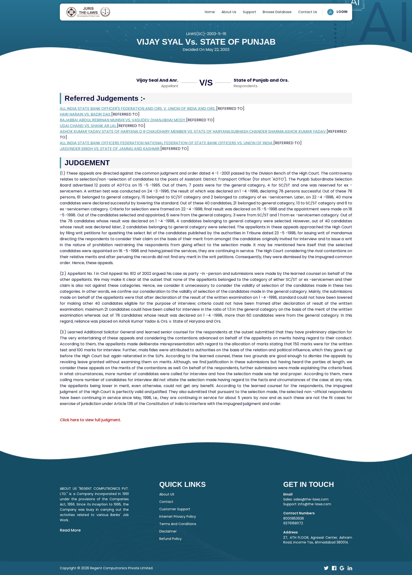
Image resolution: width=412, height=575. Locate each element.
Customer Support (174, 509)
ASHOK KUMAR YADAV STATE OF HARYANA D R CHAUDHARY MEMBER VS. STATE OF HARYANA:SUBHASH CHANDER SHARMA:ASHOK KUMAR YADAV (193, 131)
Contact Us (307, 12)
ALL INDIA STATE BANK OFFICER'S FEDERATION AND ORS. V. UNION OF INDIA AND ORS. (138, 108)
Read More (70, 530)
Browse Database (277, 12)
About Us (228, 12)
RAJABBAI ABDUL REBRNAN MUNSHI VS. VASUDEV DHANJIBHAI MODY (123, 120)
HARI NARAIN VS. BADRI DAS (85, 114)
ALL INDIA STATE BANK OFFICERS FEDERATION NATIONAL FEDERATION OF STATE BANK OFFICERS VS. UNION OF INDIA (166, 143)
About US (166, 494)
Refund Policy (170, 539)
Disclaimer (168, 531)
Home (210, 12)
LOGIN (341, 11)
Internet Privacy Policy (177, 516)
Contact (166, 502)
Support (249, 12)
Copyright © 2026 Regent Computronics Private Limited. (106, 568)
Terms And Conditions (177, 524)
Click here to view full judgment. (90, 420)
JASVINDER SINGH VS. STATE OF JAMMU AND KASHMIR (110, 148)
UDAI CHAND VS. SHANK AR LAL (88, 125)
